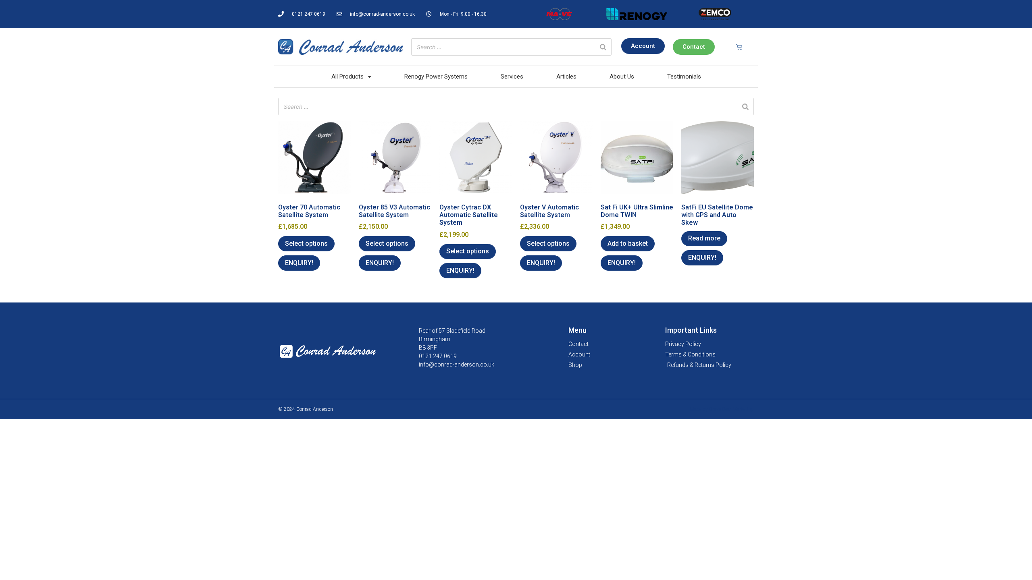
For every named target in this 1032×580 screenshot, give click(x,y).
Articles (566, 76)
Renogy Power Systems (436, 76)
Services (512, 76)
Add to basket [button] (628, 243)
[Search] (603, 47)
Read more (704, 238)
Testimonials (684, 76)
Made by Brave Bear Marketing (722, 409)
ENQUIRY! (299, 263)
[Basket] (739, 47)
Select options (306, 243)
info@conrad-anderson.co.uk (456, 364)
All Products (347, 76)
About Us (622, 76)
